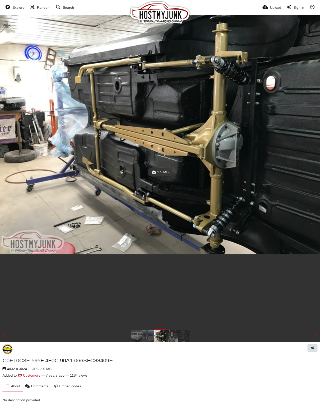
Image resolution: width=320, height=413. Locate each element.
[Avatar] (7, 349)
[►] (315, 335)
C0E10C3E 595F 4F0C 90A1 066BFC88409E (57, 360)
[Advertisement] (160, 292)
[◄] (5, 335)
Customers (31, 375)
